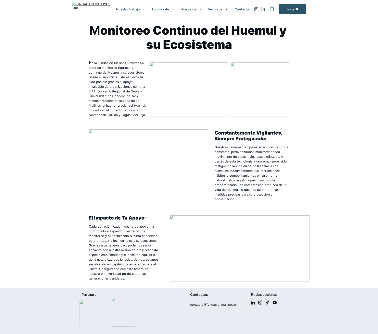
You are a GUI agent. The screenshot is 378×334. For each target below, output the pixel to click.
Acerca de (188, 9)
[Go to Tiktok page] (267, 302)
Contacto (242, 9)
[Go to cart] (271, 9)
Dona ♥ (292, 9)
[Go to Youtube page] (275, 302)
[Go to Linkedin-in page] (263, 9)
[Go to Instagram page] (257, 9)
